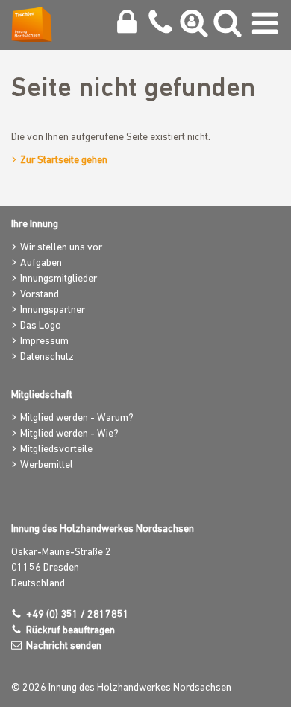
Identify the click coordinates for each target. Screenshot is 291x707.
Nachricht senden (63, 646)
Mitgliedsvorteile (56, 449)
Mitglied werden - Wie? (69, 434)
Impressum (44, 341)
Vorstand (39, 294)
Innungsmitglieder (58, 279)
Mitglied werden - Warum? (77, 418)
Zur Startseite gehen (63, 160)
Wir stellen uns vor (61, 247)
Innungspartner (52, 310)
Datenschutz (47, 357)
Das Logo (40, 326)
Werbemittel (46, 465)
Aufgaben (41, 263)
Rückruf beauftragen (70, 630)
